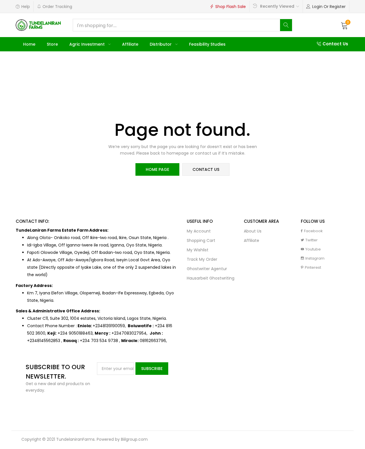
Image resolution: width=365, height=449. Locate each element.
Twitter (311, 240)
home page (157, 169)
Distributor (161, 44)
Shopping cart (201, 240)
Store (52, 44)
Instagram (315, 258)
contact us (205, 169)
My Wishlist (197, 250)
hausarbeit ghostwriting (210, 278)
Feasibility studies (207, 44)
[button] (344, 25)
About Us (252, 231)
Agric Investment (87, 44)
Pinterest (313, 267)
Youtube (313, 249)
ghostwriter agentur (207, 269)
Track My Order (202, 259)
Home (29, 44)
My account (199, 231)
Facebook (313, 231)
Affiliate (130, 44)
